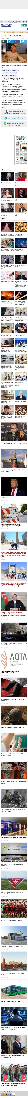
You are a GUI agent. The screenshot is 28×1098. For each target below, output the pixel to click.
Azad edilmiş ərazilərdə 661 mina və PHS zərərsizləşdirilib (12, 892)
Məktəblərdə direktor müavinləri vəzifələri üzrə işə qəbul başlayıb (14, 754)
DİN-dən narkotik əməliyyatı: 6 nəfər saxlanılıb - (14, 782)
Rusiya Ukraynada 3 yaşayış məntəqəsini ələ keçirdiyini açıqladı (13, 810)
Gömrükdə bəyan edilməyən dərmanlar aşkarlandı (12, 864)
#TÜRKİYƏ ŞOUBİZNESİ (9, 75)
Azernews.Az (11, 21)
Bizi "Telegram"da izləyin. (16, 118)
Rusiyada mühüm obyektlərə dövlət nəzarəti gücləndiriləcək (13, 470)
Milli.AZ (6, 25)
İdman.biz (17, 21)
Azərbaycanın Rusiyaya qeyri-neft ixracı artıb (13, 946)
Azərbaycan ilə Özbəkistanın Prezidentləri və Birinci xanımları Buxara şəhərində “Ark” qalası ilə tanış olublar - (14, 584)
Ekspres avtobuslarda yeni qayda (10, 1001)
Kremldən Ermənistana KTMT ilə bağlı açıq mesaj (12, 973)
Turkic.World (24, 21)
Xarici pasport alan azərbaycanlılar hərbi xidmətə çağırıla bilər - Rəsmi (13, 1084)
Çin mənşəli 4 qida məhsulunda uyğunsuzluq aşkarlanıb (10, 671)
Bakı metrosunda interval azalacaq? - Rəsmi (14, 837)
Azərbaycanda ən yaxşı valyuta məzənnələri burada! (17, 32)
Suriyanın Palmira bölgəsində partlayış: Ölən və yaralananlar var (14, 644)
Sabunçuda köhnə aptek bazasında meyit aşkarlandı (12, 699)
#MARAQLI (15, 70)
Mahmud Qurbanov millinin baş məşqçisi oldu (14, 443)
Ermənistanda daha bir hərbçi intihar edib (12, 727)
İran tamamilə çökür (6, 498)
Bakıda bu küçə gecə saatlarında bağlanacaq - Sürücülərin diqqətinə (11, 525)
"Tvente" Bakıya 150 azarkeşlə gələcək (11, 920)
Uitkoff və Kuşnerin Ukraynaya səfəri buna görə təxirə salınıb (12, 1056)
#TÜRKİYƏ (5, 73)
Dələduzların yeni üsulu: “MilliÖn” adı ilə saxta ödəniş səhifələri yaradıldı (13, 1028)
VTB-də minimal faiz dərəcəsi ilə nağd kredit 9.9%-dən (14, 66)
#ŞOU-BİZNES (6, 70)
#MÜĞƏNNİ (13, 73)
